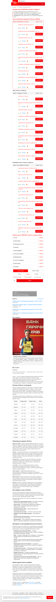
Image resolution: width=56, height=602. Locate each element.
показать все (40, 298)
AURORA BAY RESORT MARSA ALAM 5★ (27, 168)
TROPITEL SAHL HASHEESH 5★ (25, 208)
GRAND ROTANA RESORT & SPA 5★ (26, 84)
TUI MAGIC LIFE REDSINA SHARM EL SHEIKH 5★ (29, 64)
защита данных (26, 598)
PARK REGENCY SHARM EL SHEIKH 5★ (27, 156)
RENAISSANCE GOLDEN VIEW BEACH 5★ (27, 77)
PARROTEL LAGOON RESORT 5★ (26, 24)
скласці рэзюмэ (32, 582)
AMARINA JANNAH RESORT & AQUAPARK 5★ (28, 181)
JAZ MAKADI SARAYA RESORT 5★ (26, 215)
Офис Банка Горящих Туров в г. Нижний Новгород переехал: (27, 304)
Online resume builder (30, 583)
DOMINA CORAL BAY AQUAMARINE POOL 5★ (28, 31)
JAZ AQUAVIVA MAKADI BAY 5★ (25, 194)
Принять (50, 597)
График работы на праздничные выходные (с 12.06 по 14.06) (27, 301)
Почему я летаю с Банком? (20, 356)
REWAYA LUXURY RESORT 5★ (25, 174)
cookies (20, 598)
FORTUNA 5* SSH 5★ (23, 96)
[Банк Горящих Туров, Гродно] (15, 3)
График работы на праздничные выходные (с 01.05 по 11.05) (27, 309)
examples (39, 583)
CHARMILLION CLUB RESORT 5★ (26, 44)
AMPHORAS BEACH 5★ (23, 71)
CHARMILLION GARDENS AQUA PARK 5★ (27, 50)
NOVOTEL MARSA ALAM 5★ (24, 221)
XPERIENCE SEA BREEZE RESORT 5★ (27, 129)
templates (19, 585)
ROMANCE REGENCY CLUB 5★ (25, 37)
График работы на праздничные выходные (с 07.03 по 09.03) (27, 313)
